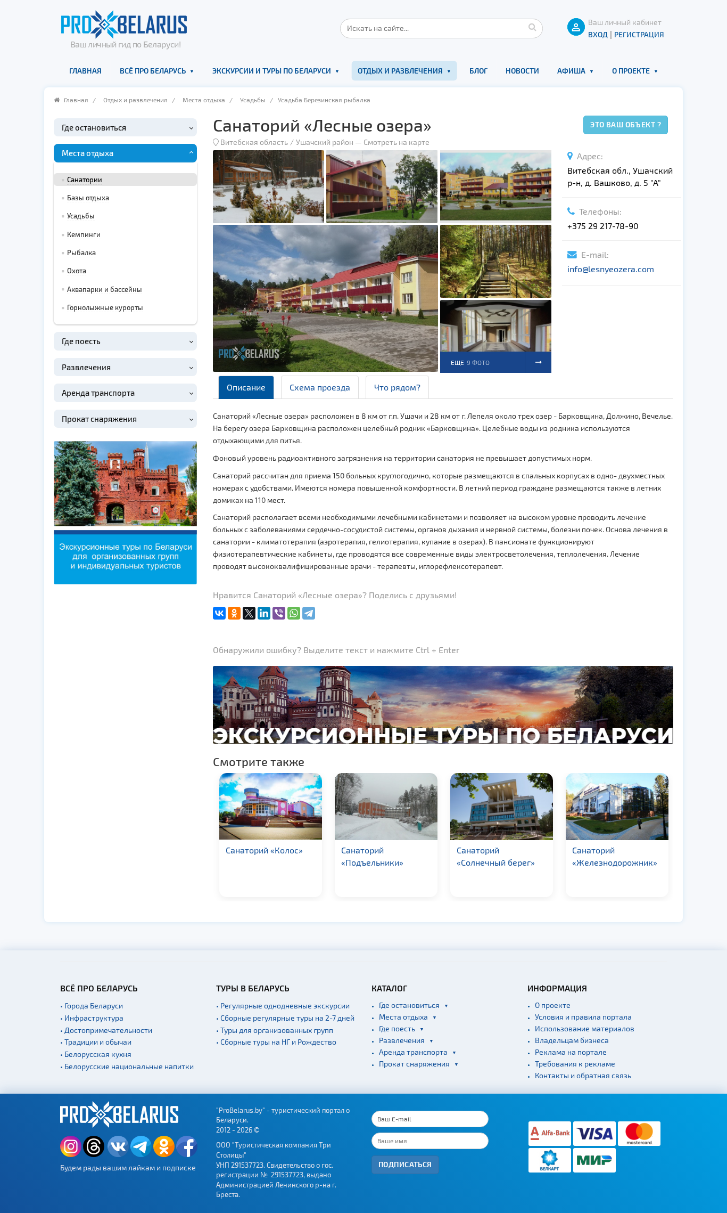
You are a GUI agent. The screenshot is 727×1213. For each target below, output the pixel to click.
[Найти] (532, 27)
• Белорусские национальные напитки (127, 1066)
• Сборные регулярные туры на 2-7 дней (285, 1017)
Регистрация (639, 34)
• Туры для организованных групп (274, 1030)
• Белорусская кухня (95, 1054)
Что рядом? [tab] (397, 387)
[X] (249, 613)
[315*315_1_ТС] (125, 511)
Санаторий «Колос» (264, 850)
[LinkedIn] (264, 613)
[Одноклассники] (234, 613)
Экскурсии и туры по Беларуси (271, 70)
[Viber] (278, 613)
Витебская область (254, 141)
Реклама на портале (571, 1051)
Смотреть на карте (396, 141)
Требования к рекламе (575, 1063)
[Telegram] (308, 613)
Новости (522, 70)
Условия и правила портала (583, 1016)
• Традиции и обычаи (95, 1041)
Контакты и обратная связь (583, 1075)
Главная (85, 70)
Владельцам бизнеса (572, 1040)
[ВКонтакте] (219, 613)
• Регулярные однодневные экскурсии (283, 1005)
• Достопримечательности (106, 1030)
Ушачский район (324, 141)
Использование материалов (584, 1028)
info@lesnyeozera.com (610, 269)
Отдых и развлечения (400, 70)
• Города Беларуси (91, 1005)
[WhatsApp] (293, 613)
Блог (478, 70)
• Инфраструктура (91, 1017)
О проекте (631, 70)
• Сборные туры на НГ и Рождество (276, 1041)
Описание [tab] (246, 387)
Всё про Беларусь (153, 70)
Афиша (571, 70)
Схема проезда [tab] (320, 387)
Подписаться (405, 1164)
